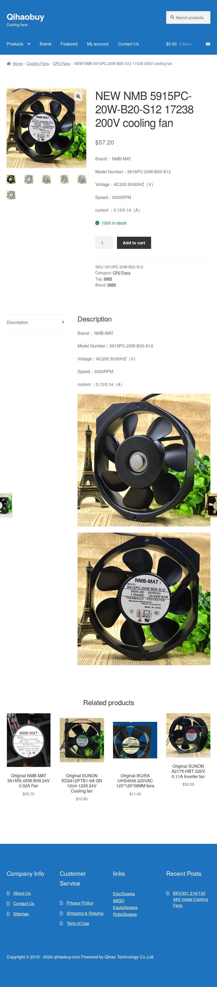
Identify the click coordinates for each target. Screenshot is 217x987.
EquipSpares (125, 907)
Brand (45, 44)
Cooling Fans (38, 63)
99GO (118, 900)
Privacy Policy (80, 903)
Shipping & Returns (85, 913)
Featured (69, 44)
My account (97, 44)
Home (18, 63)
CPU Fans (61, 63)
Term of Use (78, 923)
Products (15, 44)
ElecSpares (124, 894)
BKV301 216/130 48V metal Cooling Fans (190, 899)
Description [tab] (17, 322)
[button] (78, 96)
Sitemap (21, 914)
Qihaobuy (25, 16)
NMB (108, 278)
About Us (22, 893)
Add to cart (134, 243)
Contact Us (128, 44)
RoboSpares (125, 914)
